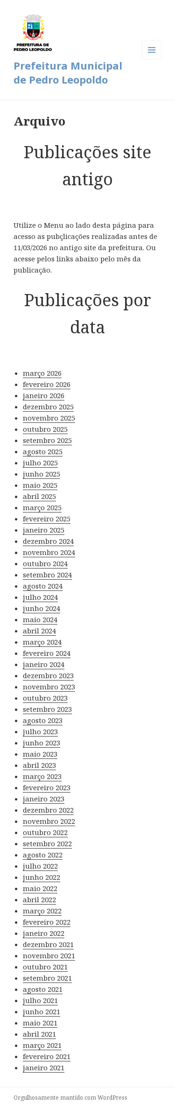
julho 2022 (40, 865)
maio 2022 (40, 888)
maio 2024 (40, 619)
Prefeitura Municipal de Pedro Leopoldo (68, 72)
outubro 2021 (45, 966)
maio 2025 (40, 485)
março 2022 (42, 910)
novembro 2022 (49, 821)
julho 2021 (40, 1000)
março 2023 (42, 776)
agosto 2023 (43, 720)
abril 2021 (39, 1034)
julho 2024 (40, 597)
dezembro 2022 (48, 809)
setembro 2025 (47, 440)
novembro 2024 (49, 552)
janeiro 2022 (43, 933)
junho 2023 (41, 742)
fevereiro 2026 (46, 384)
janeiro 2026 (43, 395)
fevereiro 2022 (46, 922)
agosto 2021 (43, 989)
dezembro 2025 (48, 406)
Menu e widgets (151, 59)
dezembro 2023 (48, 675)
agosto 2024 (43, 585)
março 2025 (42, 507)
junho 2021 (41, 1011)
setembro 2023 (47, 709)
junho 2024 (41, 608)
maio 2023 (40, 753)
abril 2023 (39, 765)
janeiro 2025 (43, 529)
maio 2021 (40, 1022)
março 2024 (42, 641)
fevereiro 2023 (46, 787)
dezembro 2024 (48, 541)
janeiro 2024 (43, 664)
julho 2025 (40, 462)
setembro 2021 (47, 978)
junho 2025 (41, 473)
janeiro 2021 (43, 1067)
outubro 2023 (45, 697)
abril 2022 (39, 899)
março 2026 (42, 373)
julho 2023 (40, 731)
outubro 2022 (45, 832)
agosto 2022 (43, 854)
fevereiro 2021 (46, 1056)
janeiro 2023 (43, 798)
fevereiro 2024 (46, 653)
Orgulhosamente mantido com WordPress (70, 1098)
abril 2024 (39, 630)
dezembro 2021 (48, 944)
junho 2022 (41, 877)
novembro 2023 (49, 686)
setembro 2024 (47, 574)
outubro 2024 (45, 563)
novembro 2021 (49, 955)
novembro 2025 (49, 417)
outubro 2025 (45, 429)
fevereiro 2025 (46, 518)
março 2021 (42, 1045)
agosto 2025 (43, 451)
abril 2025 (39, 496)
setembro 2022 (47, 843)
